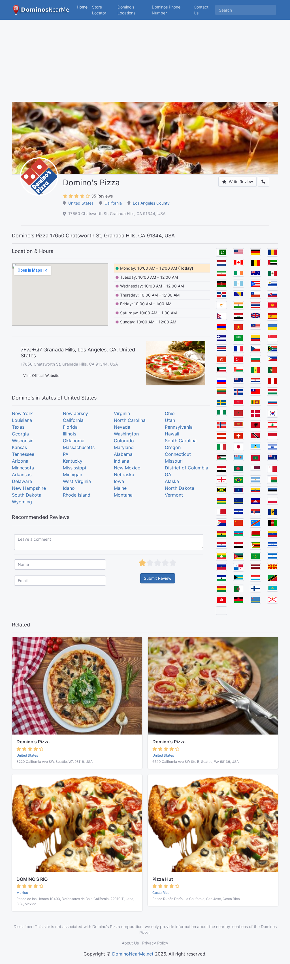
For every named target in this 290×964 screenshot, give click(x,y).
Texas (18, 427)
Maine (120, 488)
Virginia (122, 413)
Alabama (123, 454)
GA (168, 474)
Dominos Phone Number (166, 10)
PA (66, 454)
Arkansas (21, 474)
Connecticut (178, 454)
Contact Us (201, 10)
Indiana (121, 461)
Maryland (124, 447)
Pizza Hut (162, 879)
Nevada (122, 427)
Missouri (174, 461)
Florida (70, 427)
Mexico (22, 892)
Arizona (20, 461)
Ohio (170, 413)
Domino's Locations (134, 10)
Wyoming (22, 501)
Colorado (124, 440)
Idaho (69, 488)
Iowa (119, 481)
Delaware (22, 481)
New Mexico (127, 468)
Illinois (69, 434)
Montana (123, 495)
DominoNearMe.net (132, 954)
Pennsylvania (179, 427)
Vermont (174, 495)
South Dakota (26, 495)
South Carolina (181, 440)
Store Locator (99, 10)
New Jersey (75, 413)
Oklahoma (73, 440)
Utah (170, 420)
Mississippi (74, 468)
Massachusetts (79, 447)
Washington (126, 434)
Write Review (240, 181)
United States (80, 203)
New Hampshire (29, 488)
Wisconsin (22, 440)
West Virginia (77, 481)
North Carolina (130, 420)
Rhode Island (76, 495)
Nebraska (124, 474)
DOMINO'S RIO (32, 879)
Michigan (72, 474)
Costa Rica (161, 892)
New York (22, 413)
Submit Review (157, 578)
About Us (130, 943)
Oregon (173, 447)
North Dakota (179, 488)
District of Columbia (186, 468)
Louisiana (22, 420)
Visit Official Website (41, 375)
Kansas (19, 447)
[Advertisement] (145, 62)
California (113, 203)
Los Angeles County (151, 203)
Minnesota (23, 468)
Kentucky (72, 461)
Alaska (172, 481)
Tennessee (23, 454)
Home (82, 7)
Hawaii (172, 434)
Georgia (20, 434)
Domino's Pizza (33, 741)
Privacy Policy (155, 943)
